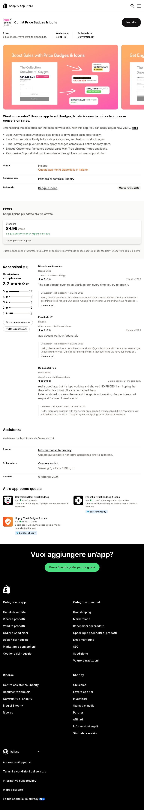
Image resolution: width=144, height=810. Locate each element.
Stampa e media (83, 705)
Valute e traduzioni (86, 660)
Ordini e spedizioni (15, 632)
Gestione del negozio (17, 653)
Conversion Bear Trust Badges (32, 497)
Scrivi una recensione (18, 322)
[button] (36, 502)
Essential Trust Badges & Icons (103, 497)
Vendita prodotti (14, 626)
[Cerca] (132, 6)
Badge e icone (47, 188)
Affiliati (78, 719)
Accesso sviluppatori (17, 762)
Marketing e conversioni (19, 646)
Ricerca (8, 712)
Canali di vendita (14, 612)
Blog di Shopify (13, 705)
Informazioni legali (85, 726)
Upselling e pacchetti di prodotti (95, 632)
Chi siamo (79, 684)
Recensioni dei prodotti (88, 626)
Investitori (80, 698)
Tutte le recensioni (16, 329)
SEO (75, 646)
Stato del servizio (85, 733)
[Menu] (139, 6)
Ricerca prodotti (14, 619)
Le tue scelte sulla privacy (20, 798)
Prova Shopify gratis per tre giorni (72, 567)
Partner (78, 712)
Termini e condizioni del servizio (24, 771)
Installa (131, 22)
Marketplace (81, 619)
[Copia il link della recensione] (64, 266)
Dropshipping (82, 612)
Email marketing (83, 639)
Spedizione (80, 653)
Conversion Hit (86, 36)
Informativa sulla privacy (54, 450)
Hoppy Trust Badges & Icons (31, 518)
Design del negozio (15, 639)
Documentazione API (17, 691)
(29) (65, 36)
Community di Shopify (17, 698)
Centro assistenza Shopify (21, 684)
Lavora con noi (83, 691)
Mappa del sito (13, 789)
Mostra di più (47, 305)
